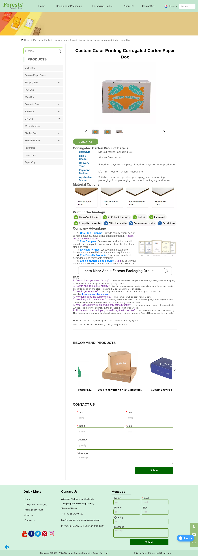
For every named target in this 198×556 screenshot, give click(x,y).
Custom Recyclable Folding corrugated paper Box (103, 324)
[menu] (94, 6)
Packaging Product (42, 40)
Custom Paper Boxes (65, 40)
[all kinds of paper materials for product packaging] (125, 209)
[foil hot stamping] (116, 219)
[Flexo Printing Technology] (166, 225)
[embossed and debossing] (157, 219)
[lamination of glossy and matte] (87, 225)
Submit (154, 470)
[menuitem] (69, 6)
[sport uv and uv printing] (139, 219)
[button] (69, 6)
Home (27, 40)
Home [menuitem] (41, 6)
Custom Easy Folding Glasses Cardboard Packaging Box (110, 320)
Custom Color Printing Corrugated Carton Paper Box (104, 40)
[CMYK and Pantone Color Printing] (129, 225)
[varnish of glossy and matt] (87, 219)
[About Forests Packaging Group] (125, 270)
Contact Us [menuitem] (148, 6)
